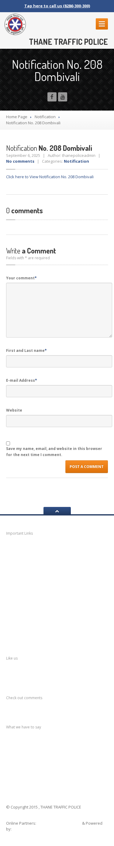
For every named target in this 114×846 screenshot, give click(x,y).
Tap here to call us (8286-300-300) (57, 6)
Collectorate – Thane (38, 630)
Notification (45, 116)
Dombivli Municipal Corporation (48, 583)
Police (20, 606)
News (19, 547)
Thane (20, 618)
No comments (20, 161)
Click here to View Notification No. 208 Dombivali (50, 176)
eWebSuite (23, 829)
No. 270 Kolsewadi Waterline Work (56, 742)
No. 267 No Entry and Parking (51, 772)
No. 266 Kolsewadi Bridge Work (53, 778)
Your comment (21, 278)
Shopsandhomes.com (59, 823)
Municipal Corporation (38, 559)
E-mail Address (21, 380)
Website (14, 410)
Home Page (16, 116)
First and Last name (26, 350)
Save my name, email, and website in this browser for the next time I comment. (54, 451)
